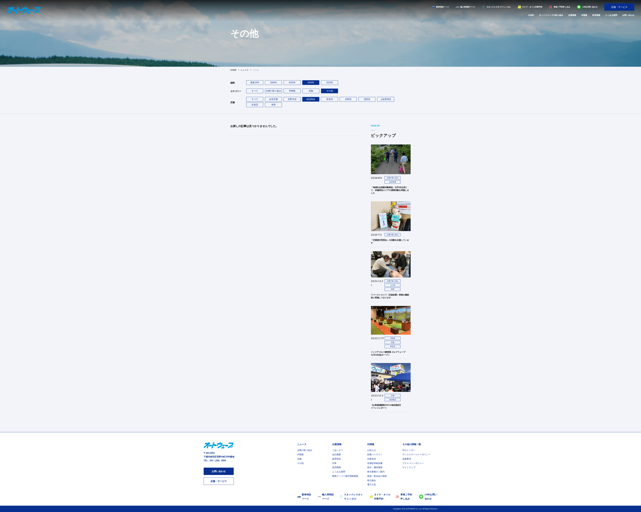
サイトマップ (408, 467)
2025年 (292, 82)
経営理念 (336, 459)
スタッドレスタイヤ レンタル (498, 7)
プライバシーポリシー (413, 463)
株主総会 (371, 480)
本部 (273, 104)
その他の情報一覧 (411, 444)
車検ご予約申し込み (562, 7)
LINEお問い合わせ (590, 7)
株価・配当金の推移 (377, 476)
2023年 (329, 82)
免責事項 (406, 459)
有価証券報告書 (374, 463)
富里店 (329, 99)
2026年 (273, 82)
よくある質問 (611, 15)
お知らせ (371, 450)
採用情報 (596, 15)
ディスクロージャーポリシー (416, 454)
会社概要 (336, 454)
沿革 (334, 463)
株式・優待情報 (374, 467)
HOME (531, 15)
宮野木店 (292, 99)
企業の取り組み (273, 91)
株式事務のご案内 (376, 471)
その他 (300, 463)
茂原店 (367, 99)
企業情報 (572, 15)
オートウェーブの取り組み (551, 15)
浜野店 (348, 99)
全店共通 (273, 99)
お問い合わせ (628, 15)
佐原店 (255, 104)
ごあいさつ (337, 450)
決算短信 (371, 459)
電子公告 (371, 484)
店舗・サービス (619, 7)
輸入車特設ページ (467, 7)
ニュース (301, 444)
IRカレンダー (408, 450)
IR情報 (584, 15)
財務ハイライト (374, 454)
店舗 (311, 91)
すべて (255, 91)
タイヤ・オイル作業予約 (532, 7)
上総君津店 (385, 99)
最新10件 (254, 82)
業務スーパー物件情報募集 (345, 476)
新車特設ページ (442, 7)
